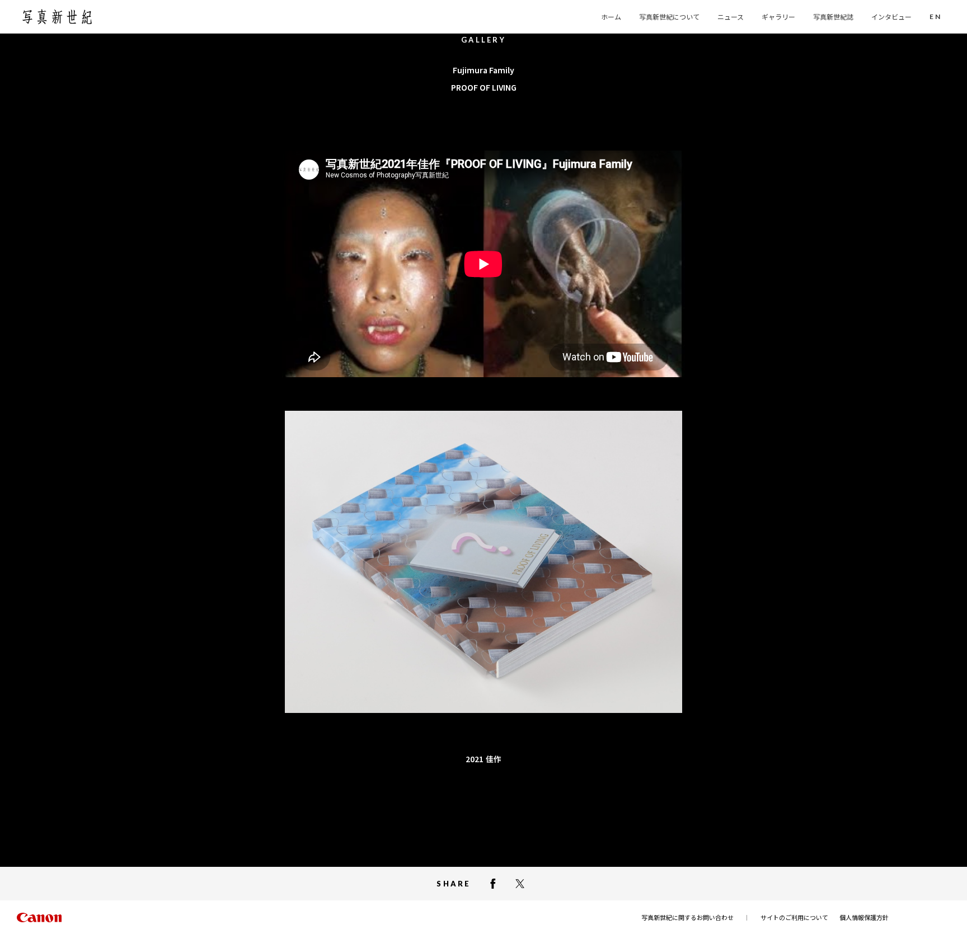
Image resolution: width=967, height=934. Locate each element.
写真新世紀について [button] (669, 16)
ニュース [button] (730, 16)
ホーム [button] (611, 16)
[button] (935, 17)
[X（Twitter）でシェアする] (520, 883)
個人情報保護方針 (864, 917)
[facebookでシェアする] (493, 883)
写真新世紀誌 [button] (833, 16)
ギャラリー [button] (778, 16)
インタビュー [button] (891, 16)
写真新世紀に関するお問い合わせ (687, 917)
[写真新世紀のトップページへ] (57, 17)
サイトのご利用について (794, 917)
